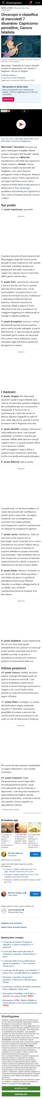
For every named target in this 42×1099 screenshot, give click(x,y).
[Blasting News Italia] (14, 2)
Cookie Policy (26, 1083)
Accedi (37, 3)
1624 (29, 1026)
